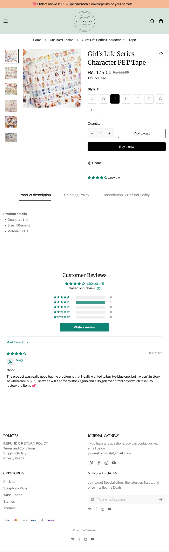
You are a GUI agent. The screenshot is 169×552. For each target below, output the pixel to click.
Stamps (9, 501)
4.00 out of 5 (95, 283)
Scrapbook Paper (15, 488)
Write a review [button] (84, 327)
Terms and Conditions (19, 448)
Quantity (94, 123)
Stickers (9, 481)
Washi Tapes (12, 495)
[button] (98, 177)
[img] (16, 354)
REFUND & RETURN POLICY (25, 443)
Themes (9, 508)
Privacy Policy (13, 458)
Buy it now (126, 146)
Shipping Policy (14, 453)
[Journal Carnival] (84, 21)
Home (37, 40)
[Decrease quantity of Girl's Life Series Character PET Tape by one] (92, 133)
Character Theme (61, 40)
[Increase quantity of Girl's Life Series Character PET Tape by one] (109, 133)
